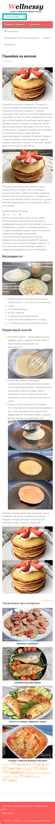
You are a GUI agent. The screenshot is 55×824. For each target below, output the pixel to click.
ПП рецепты (11, 31)
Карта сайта (7, 813)
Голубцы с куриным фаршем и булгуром (27, 760)
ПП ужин (9, 780)
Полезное (9, 44)
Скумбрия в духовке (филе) (27, 682)
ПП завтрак (47, 600)
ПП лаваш (27, 769)
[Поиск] (24, 16)
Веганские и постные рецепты (21, 37)
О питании (34, 24)
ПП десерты (40, 764)
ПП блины (6, 765)
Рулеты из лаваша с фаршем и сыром (27, 721)
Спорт (46, 37)
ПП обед (40, 768)
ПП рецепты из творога (37, 773)
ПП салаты (27, 776)
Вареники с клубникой (27, 643)
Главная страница (14, 24)
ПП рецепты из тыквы (10, 777)
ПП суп (38, 777)
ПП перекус (13, 772)
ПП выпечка (21, 764)
